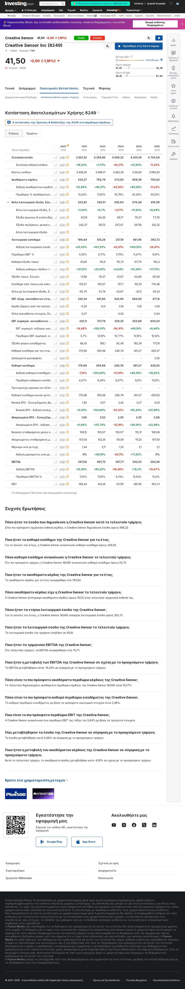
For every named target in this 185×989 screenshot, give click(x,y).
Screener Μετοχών (31, 15)
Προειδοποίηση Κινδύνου (166, 980)
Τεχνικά (88, 88)
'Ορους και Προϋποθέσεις (106, 980)
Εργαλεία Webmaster (19, 878)
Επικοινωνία (105, 878)
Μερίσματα (140, 97)
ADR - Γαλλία (125, 15)
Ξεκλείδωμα (152, 60)
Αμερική (139, 15)
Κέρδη (154, 97)
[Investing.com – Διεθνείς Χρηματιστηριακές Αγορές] (19, 3)
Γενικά (9, 88)
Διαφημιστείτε (107, 870)
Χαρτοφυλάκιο (15, 870)
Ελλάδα (47, 15)
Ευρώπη (150, 15)
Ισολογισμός (90, 97)
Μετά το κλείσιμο (76, 15)
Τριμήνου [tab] (31, 133)
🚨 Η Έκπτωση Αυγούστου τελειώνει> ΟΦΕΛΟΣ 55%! (100, 3)
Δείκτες (126, 97)
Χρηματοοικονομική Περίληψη (21, 97)
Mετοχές (12, 15)
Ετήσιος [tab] (14, 133)
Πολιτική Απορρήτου (136, 980)
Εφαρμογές (13, 863)
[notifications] (171, 3)
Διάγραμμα (27, 88)
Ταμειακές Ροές (109, 97)
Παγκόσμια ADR (108, 15)
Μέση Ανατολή (164, 15)
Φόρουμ (105, 88)
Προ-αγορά (59, 15)
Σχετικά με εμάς (108, 863)
